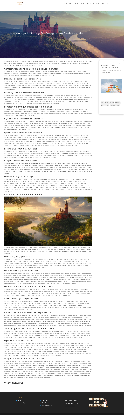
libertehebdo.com (47, 403)
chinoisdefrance (18, 36)
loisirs (82, 3)
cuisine (77, 3)
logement (96, 3)
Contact (20, 400)
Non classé (112, 105)
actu (66, 3)
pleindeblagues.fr (47, 405)
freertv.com (45, 400)
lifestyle (89, 3)
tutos (102, 3)
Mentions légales (22, 403)
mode (71, 3)
